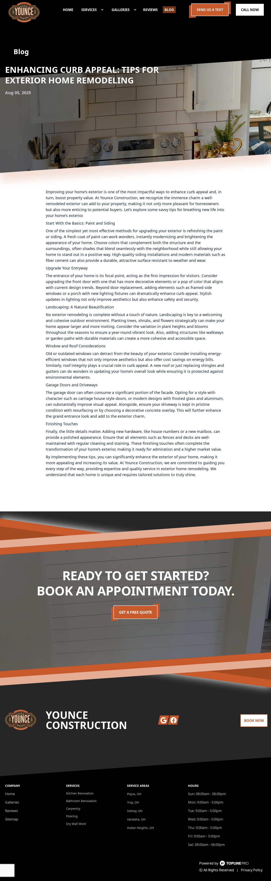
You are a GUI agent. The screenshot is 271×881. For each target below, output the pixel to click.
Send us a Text (210, 9)
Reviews (11, 810)
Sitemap (11, 819)
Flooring (72, 816)
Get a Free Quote (135, 612)
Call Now (250, 9)
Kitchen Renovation (80, 793)
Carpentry (73, 808)
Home (10, 793)
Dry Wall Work (76, 824)
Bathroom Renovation (81, 801)
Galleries (12, 802)
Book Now (254, 720)
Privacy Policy (252, 870)
